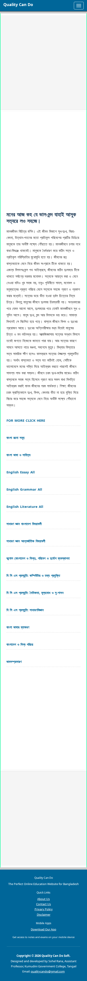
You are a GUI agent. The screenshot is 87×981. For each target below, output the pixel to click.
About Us (43, 899)
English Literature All (24, 506)
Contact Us (43, 904)
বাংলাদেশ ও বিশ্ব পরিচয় (19, 644)
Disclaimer (43, 915)
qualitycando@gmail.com (48, 971)
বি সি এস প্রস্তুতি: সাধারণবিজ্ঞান (25, 610)
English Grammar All (24, 489)
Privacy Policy (44, 909)
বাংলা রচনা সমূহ (15, 437)
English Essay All (20, 472)
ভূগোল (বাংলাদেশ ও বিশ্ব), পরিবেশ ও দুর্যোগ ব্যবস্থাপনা (38, 558)
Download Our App (43, 929)
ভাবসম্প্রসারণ (14, 661)
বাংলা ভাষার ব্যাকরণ (17, 627)
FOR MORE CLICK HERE (25, 420)
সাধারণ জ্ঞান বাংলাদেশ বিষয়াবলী (24, 523)
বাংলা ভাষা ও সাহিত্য (18, 455)
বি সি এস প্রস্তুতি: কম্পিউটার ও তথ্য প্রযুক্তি (33, 575)
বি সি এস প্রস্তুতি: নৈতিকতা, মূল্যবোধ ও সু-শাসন (35, 592)
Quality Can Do (18, 4)
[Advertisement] (43, 62)
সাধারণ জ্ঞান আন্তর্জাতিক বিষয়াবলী (25, 541)
